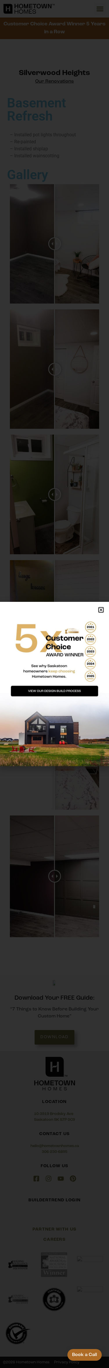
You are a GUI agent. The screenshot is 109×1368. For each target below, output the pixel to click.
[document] (54, 684)
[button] (101, 610)
